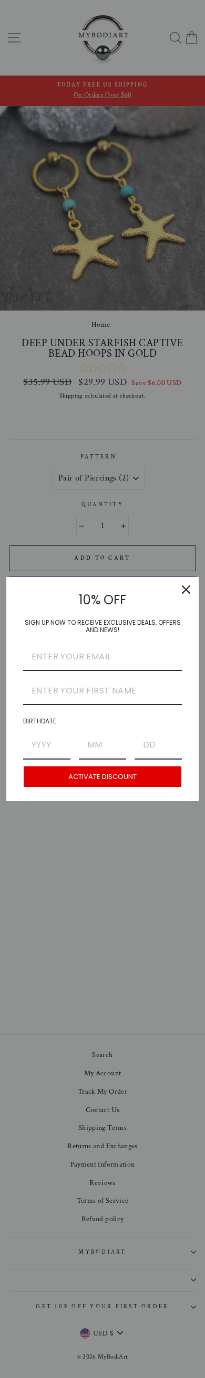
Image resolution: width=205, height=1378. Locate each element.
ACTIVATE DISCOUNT (102, 777)
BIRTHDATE (39, 721)
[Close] (186, 589)
